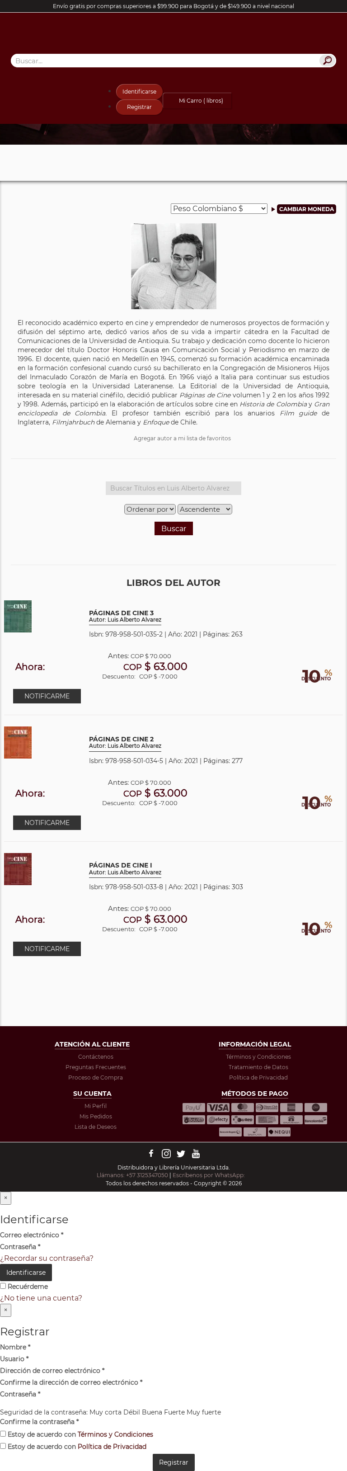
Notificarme (47, 696)
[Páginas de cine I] (18, 868)
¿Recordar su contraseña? (47, 1258)
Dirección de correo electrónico (52, 1371)
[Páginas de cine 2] (18, 742)
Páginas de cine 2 (125, 742)
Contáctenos (95, 1056)
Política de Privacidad (258, 1077)
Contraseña (20, 1247)
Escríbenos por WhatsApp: (209, 1175)
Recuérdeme (27, 1286)
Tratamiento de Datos (258, 1067)
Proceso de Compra (95, 1077)
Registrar (139, 107)
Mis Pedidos (96, 1116)
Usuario (14, 1359)
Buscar (173, 528)
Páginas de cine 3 (125, 616)
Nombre (15, 1347)
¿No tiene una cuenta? (41, 1298)
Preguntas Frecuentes (96, 1067)
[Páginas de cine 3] (18, 616)
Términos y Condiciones (258, 1056)
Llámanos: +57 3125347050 (132, 1175)
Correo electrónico (31, 1235)
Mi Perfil (95, 1106)
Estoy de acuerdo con (79, 1434)
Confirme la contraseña (39, 1422)
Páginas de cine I (125, 868)
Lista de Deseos (96, 1126)
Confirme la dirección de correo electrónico (71, 1382)
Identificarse (139, 91)
